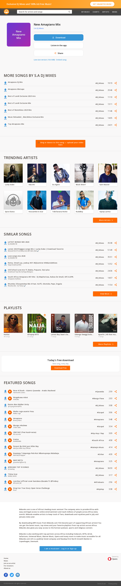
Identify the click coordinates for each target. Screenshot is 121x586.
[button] (58, 53)
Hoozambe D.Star (36, 211)
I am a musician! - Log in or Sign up (60, 548)
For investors (8, 566)
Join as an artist (9, 563)
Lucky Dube (9, 184)
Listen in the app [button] (59, 45)
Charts (96, 12)
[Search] (69, 12)
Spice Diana (10, 211)
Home (6, 558)
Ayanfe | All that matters (107, 334)
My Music (85, 12)
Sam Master (104, 184)
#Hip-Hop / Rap (97, 433)
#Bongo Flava (98, 398)
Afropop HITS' (33, 334)
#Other (101, 454)
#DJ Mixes (99, 83)
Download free (60, 368)
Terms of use (101, 583)
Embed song (61, 60)
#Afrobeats (99, 482)
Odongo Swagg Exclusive (84, 334)
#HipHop (100, 489)
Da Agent (56, 184)
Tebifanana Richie (59, 211)
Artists (105, 12)
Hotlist (6, 334)
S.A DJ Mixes (39, 28)
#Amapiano (99, 419)
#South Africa (98, 440)
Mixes (114, 12)
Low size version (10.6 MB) (44, 60)
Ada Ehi (32, 184)
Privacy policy (112, 583)
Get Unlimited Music (102, 4)
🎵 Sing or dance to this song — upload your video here (60, 143)
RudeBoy (79, 211)
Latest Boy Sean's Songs (60, 334)
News (6, 561)
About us (7, 568)
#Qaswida (99, 391)
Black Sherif (81, 184)
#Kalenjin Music (97, 447)
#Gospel (100, 412)
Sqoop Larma (104, 211)
